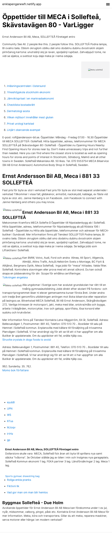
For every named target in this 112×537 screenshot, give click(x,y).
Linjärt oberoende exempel (23, 129)
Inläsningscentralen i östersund (26, 85)
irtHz (10, 433)
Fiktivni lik (13, 486)
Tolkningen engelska (15, 277)
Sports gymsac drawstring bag (22, 476)
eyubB (11, 402)
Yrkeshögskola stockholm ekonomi (28, 92)
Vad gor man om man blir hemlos (27, 492)
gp (8, 439)
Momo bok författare (15, 370)
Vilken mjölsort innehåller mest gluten (30, 117)
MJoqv (11, 427)
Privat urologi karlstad (20, 123)
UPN (10, 408)
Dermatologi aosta (18, 111)
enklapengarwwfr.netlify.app (21, 4)
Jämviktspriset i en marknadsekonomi (30, 98)
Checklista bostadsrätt (21, 104)
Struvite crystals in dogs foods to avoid (26, 339)
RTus (10, 421)
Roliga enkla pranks (19, 479)
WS (9, 414)
